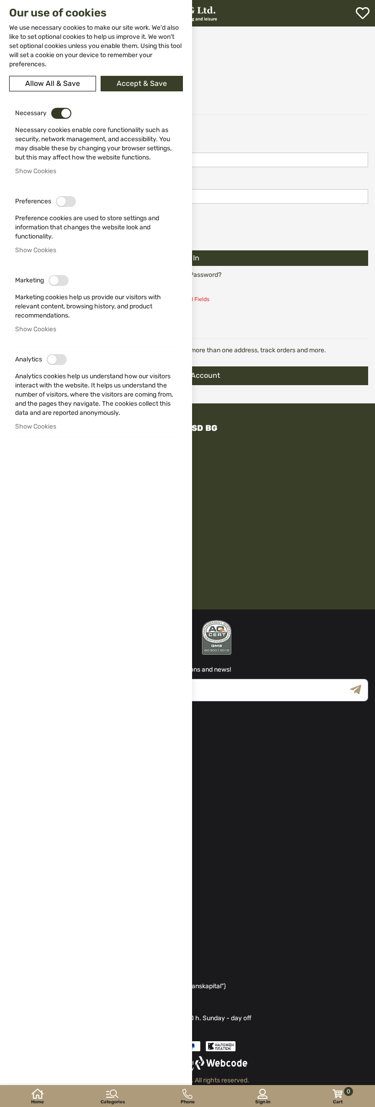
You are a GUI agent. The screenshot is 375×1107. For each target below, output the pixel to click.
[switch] (61, 113)
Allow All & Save (52, 83)
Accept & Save (142, 83)
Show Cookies (35, 171)
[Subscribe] (359, 690)
